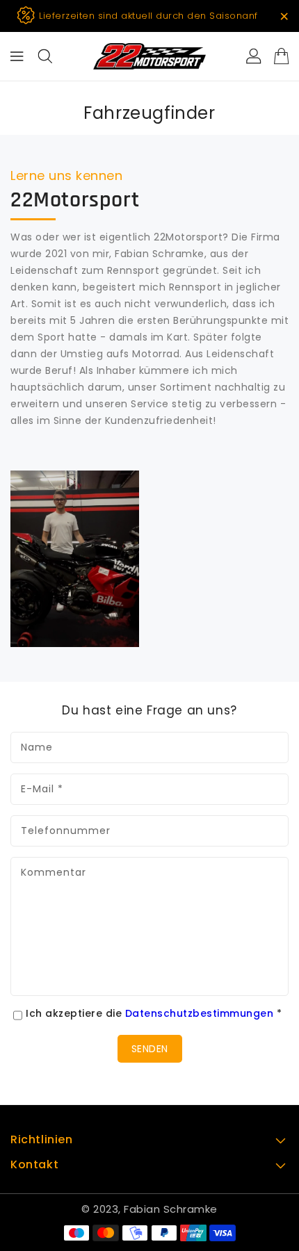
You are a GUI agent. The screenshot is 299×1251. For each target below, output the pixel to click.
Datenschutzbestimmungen (199, 1013)
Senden (149, 1049)
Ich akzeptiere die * (154, 1013)
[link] (74, 559)
